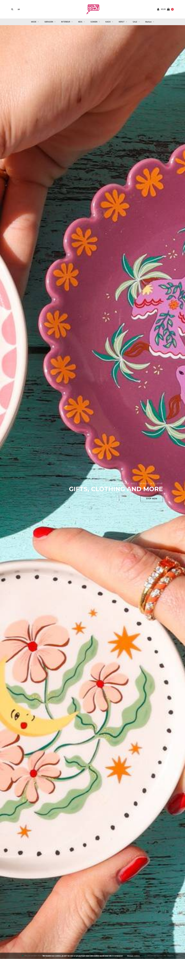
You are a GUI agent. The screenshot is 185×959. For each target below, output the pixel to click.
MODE (33, 22)
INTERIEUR (65, 22)
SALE (135, 22)
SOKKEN (93, 22)
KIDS (80, 22)
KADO (108, 22)
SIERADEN (48, 22)
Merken (148, 22)
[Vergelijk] (19, 9)
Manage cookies (133, 956)
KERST (122, 22)
